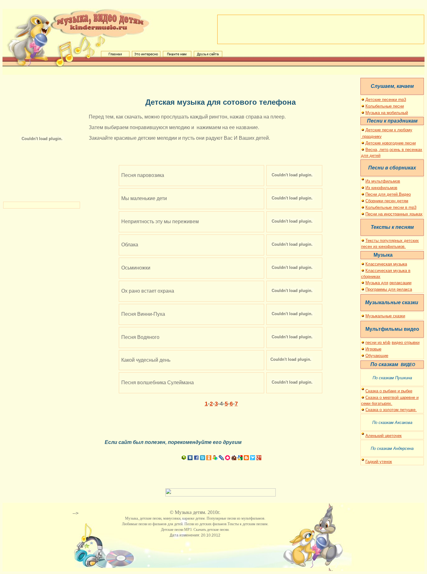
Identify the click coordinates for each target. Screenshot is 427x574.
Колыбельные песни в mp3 (390, 207)
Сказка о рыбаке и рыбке (388, 391)
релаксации (400, 282)
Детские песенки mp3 (385, 99)
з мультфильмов (384, 181)
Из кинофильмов (381, 187)
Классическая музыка (386, 264)
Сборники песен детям (386, 201)
